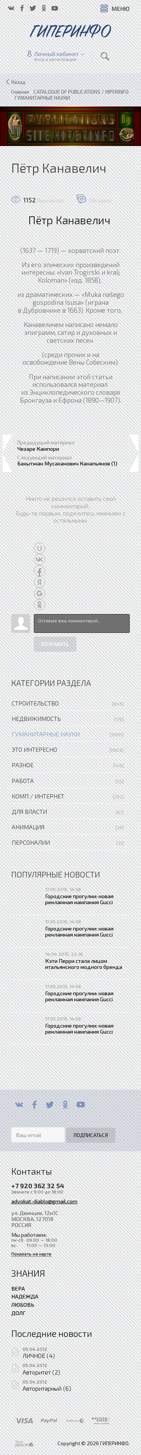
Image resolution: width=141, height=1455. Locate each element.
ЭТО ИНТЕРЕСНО (34, 749)
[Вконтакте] (19, 1104)
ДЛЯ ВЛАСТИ (29, 811)
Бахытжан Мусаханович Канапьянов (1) (67, 463)
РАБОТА (23, 780)
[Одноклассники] (65, 1104)
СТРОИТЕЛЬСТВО (35, 703)
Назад (18, 82)
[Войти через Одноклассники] (39, 604)
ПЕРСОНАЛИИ (31, 842)
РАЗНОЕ (22, 764)
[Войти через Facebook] (39, 570)
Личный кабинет (56, 53)
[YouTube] (80, 1104)
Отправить (55, 644)
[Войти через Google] (39, 593)
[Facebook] (34, 1104)
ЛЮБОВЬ (22, 1304)
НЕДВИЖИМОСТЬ (36, 718)
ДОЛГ (18, 1312)
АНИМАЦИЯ (28, 826)
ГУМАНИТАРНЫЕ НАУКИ (46, 733)
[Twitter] (50, 1104)
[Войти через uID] (39, 548)
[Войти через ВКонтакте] (39, 559)
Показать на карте (31, 1253)
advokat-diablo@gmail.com (44, 1201)
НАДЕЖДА (24, 1296)
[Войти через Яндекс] (39, 582)
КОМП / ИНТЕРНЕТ (38, 796)
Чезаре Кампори (38, 448)
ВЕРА (18, 1288)
